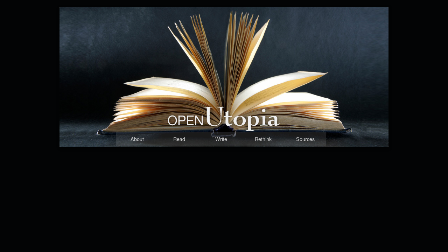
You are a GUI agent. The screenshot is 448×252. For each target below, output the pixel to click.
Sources (305, 138)
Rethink (263, 138)
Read (179, 138)
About (137, 138)
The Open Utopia (204, 132)
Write (221, 138)
